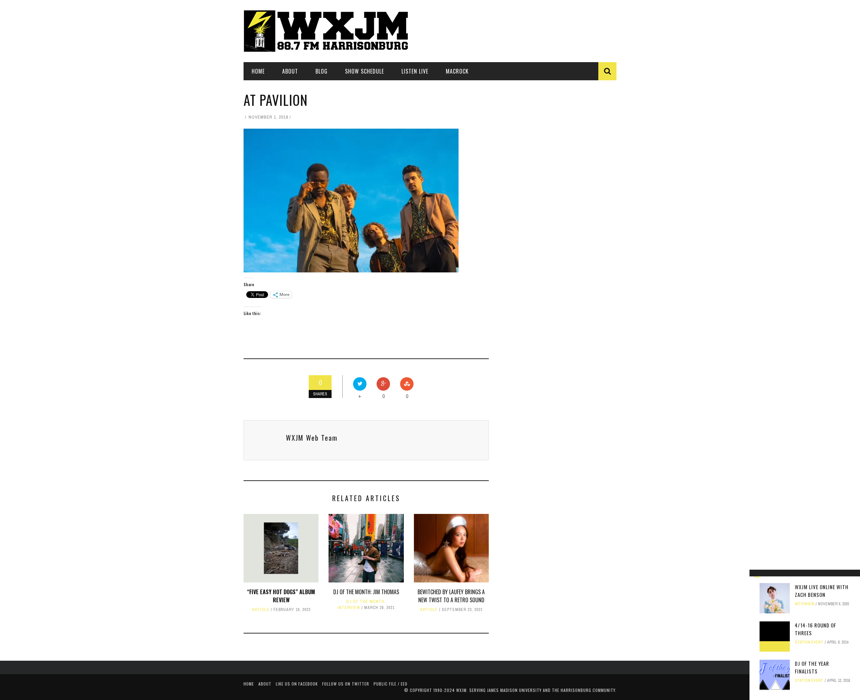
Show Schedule (364, 71)
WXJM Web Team (312, 438)
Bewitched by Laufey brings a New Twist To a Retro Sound (451, 596)
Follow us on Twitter (345, 684)
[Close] (756, 577)
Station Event (809, 642)
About (290, 71)
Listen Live (414, 71)
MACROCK (457, 71)
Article (260, 609)
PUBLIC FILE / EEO (390, 684)
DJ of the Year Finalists (812, 667)
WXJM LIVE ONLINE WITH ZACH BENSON (822, 590)
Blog (321, 71)
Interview (349, 607)
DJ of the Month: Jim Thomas (366, 592)
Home (258, 71)
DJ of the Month (365, 601)
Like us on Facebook (297, 684)
